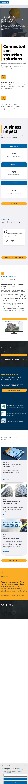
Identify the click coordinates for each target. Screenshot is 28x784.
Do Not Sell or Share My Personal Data (15, 775)
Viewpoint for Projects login (14, 359)
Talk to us (14, 204)
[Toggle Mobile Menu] (26, 2)
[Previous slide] (10, 252)
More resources (14, 560)
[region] (14, 240)
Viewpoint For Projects (9, 104)
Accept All (15, 782)
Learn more (14, 319)
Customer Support (14, 390)
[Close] (25, 765)
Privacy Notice (8, 772)
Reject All (15, 778)
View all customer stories (14, 257)
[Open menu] (2, 6)
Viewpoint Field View (8, 82)
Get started (6, 479)
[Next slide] (18, 252)
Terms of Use (20, 771)
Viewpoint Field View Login (14, 355)
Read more (6, 514)
